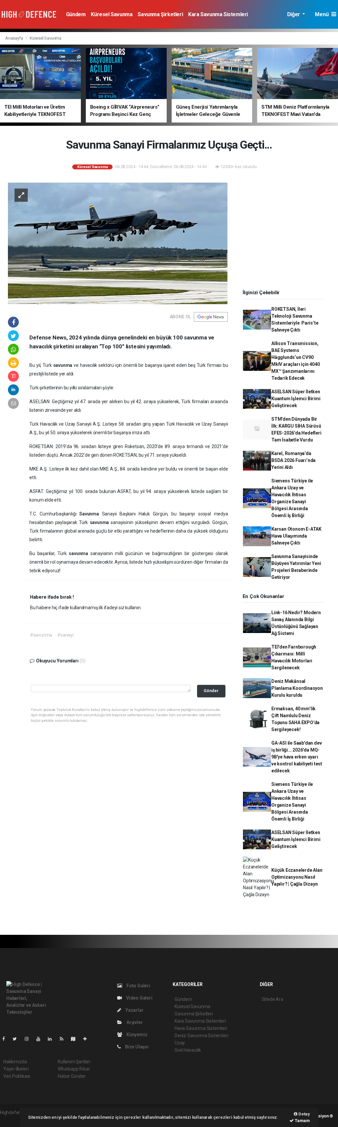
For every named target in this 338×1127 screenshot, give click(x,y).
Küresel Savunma (111, 14)
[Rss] (64, 1038)
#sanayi (65, 635)
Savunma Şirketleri (160, 14)
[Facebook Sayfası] (6, 1038)
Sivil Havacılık (188, 1050)
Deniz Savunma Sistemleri (201, 1035)
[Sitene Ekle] (87, 1038)
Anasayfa (14, 38)
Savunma (90, 513)
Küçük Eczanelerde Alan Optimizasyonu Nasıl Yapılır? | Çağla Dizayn (296, 877)
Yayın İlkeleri (15, 1069)
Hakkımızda (15, 1061)
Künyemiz (136, 1034)
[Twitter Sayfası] (17, 1038)
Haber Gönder (72, 1076)
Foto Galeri (137, 985)
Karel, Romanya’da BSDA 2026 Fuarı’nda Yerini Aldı (293, 460)
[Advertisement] (285, 231)
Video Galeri (138, 998)
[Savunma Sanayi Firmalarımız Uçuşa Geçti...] (118, 242)
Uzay (180, 1042)
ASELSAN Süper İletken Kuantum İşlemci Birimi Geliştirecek (296, 398)
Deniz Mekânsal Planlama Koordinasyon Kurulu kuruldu (297, 688)
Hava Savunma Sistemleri (201, 1028)
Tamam (302, 1120)
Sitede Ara (272, 999)
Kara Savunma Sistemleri (218, 14)
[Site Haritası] (76, 1038)
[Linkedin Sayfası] (52, 1038)
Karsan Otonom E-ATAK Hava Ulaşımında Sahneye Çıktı (296, 536)
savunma (63, 365)
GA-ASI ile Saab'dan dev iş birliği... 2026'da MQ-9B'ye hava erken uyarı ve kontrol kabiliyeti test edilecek (296, 756)
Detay (303, 1113)
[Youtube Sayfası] (41, 1038)
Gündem (76, 14)
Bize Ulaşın (136, 1046)
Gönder (211, 690)
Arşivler (134, 1022)
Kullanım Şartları (74, 1061)
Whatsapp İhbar (74, 1069)
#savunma (41, 635)
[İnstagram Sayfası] (29, 1038)
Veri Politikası (16, 1076)
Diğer (294, 14)
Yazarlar (133, 1010)
